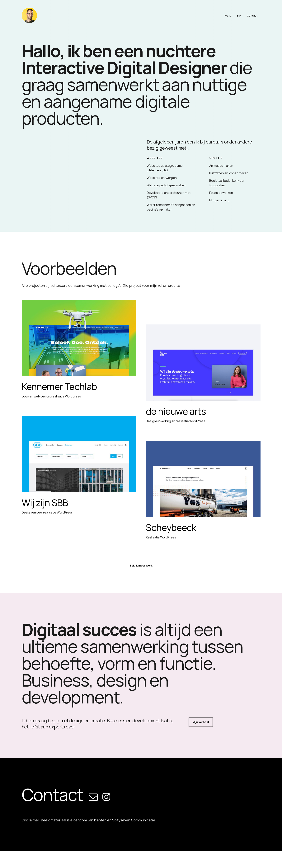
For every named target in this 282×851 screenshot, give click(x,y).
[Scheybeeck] (203, 479)
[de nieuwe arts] (203, 362)
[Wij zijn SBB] (79, 454)
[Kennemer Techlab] (79, 338)
